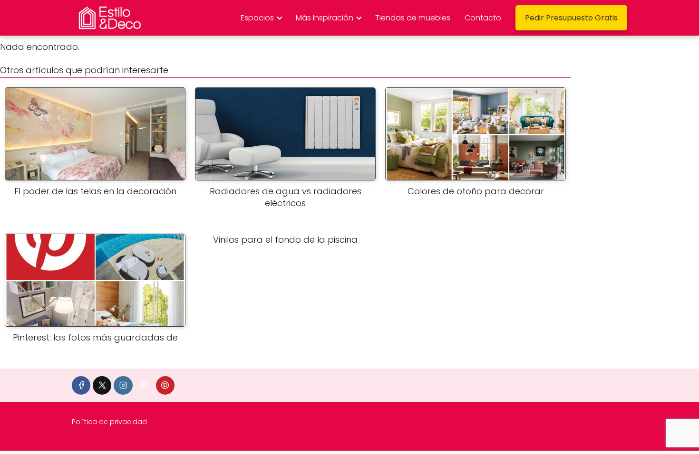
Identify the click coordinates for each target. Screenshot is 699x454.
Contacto (483, 17)
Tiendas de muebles (412, 17)
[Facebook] (81, 385)
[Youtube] (144, 385)
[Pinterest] (165, 385)
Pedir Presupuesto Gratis (571, 17)
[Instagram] (123, 385)
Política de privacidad (109, 421)
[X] (102, 385)
